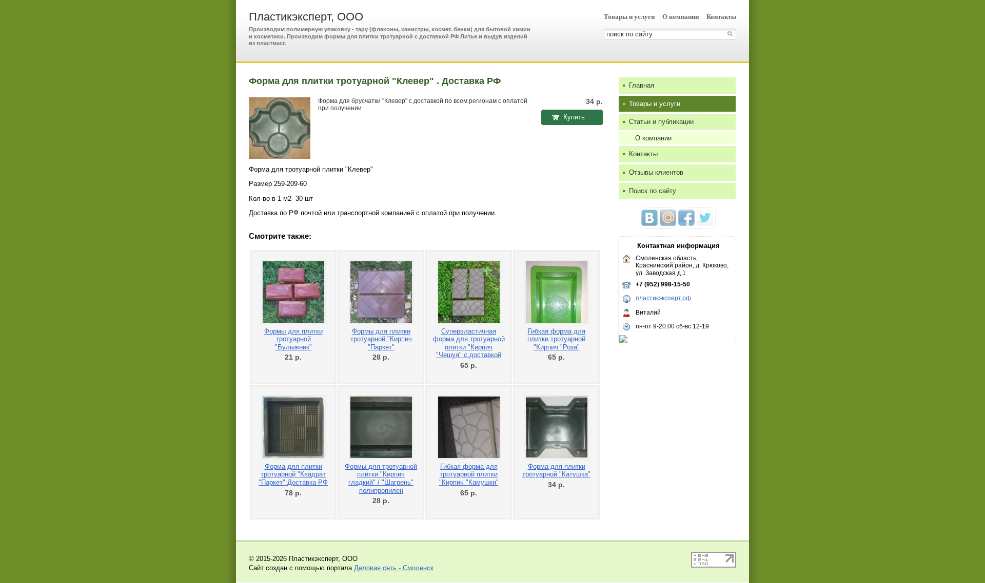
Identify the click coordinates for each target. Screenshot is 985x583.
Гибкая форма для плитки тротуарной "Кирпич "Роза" (556, 339)
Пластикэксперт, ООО (306, 16)
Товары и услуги (629, 16)
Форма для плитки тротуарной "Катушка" (556, 470)
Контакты (721, 16)
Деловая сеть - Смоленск (394, 568)
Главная (641, 85)
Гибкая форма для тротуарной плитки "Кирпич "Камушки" (469, 474)
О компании (680, 16)
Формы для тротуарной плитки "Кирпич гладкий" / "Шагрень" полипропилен (381, 478)
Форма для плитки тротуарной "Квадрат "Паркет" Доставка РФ (293, 474)
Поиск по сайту (652, 191)
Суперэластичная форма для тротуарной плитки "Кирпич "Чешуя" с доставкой (469, 343)
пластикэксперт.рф (663, 298)
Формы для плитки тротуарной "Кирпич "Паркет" (381, 339)
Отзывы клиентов (656, 172)
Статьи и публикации (661, 122)
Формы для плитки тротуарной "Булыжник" (293, 339)
